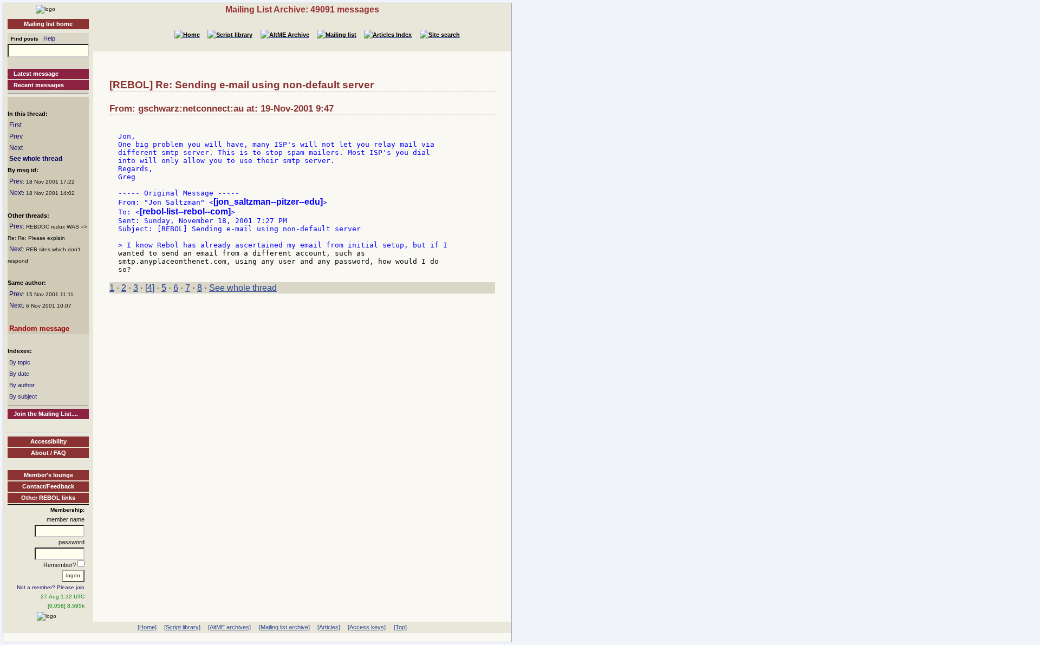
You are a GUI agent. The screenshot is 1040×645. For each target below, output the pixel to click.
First (15, 125)
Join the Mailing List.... (46, 414)
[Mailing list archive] (284, 627)
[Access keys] (367, 627)
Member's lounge (48, 475)
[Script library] (182, 627)
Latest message (36, 73)
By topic (19, 362)
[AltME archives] (229, 627)
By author (22, 385)
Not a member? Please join (50, 587)
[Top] (400, 627)
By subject (23, 396)
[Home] (45, 8)
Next (16, 148)
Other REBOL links (48, 497)
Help (49, 38)
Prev (16, 136)
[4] (149, 287)
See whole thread (35, 158)
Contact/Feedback (48, 486)
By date (19, 373)
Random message (39, 328)
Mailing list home (48, 24)
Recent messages (39, 85)
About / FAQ (48, 452)
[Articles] (328, 627)
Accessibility (48, 441)
